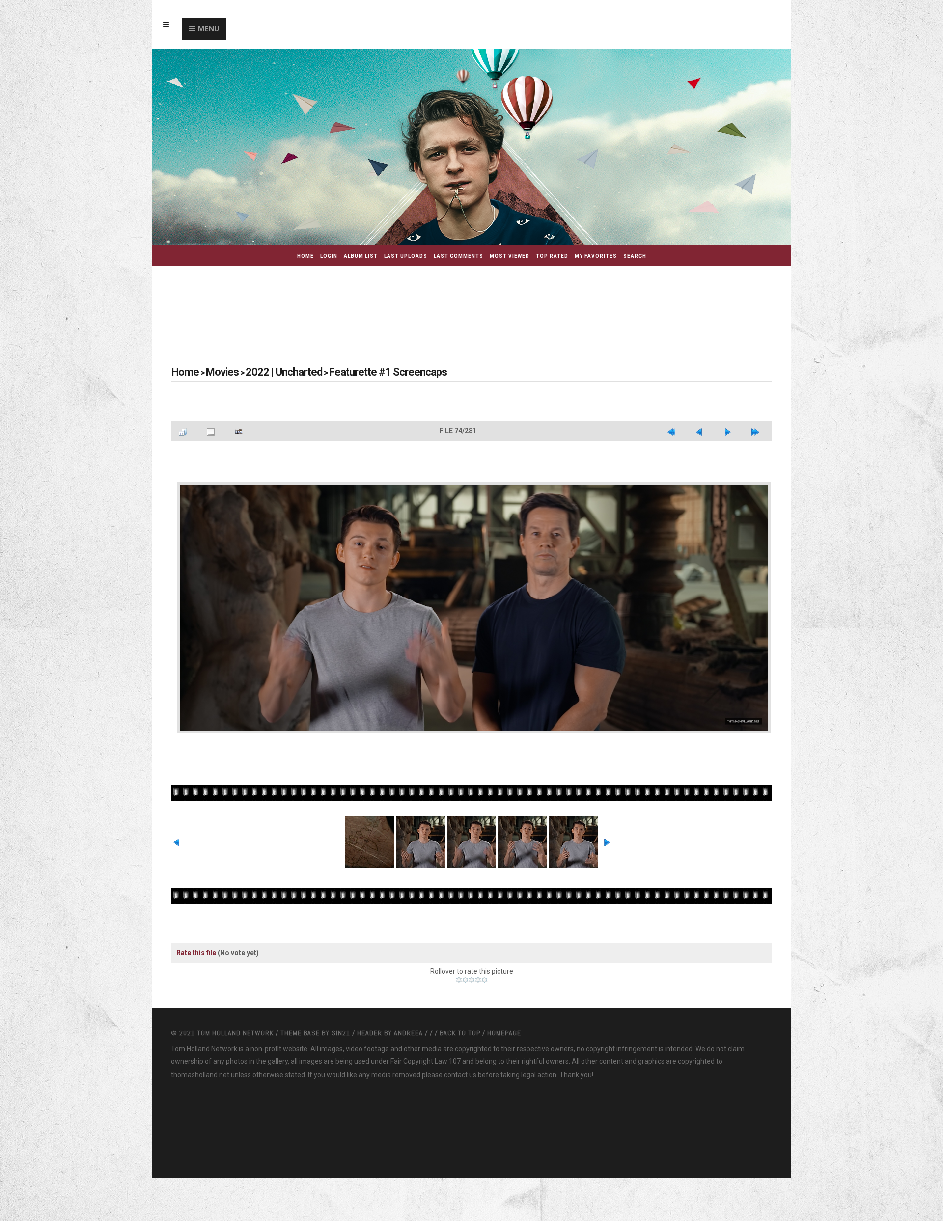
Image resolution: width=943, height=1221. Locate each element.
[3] (472, 1007)
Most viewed (509, 256)
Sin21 (342, 1060)
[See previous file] (702, 429)
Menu (208, 29)
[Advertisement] (471, 302)
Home (305, 256)
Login (328, 256)
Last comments (458, 256)
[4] (478, 1007)
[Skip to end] (758, 429)
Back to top (460, 1060)
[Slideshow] (241, 429)
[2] (465, 1007)
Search (634, 256)
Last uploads (405, 256)
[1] (459, 1007)
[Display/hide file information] (213, 429)
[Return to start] (674, 429)
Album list (361, 256)
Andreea (409, 1060)
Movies (214, 372)
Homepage (504, 1060)
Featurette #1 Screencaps (349, 372)
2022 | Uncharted (264, 372)
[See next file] (730, 429)
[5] (484, 1007)
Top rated (552, 256)
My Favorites (596, 256)
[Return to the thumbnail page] (185, 429)
